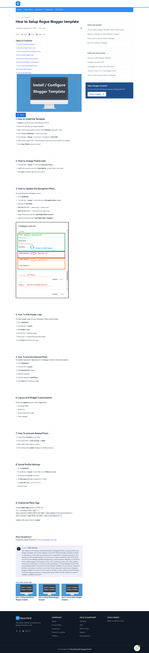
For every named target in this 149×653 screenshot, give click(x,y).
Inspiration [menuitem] (49, 9)
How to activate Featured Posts (28, 58)
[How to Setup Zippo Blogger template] (72, 590)
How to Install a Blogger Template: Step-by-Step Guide (105, 30)
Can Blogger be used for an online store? (100, 66)
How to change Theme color (27, 48)
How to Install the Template (26, 44)
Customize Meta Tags (24, 73)
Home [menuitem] (19, 9)
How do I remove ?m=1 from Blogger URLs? (101, 71)
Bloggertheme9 (86, 649)
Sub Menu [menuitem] (38, 9)
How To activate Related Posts (27, 66)
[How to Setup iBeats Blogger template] (49, 590)
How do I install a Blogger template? (99, 58)
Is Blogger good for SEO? (95, 62)
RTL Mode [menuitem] (59, 9)
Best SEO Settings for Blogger (97, 43)
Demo (22, 115)
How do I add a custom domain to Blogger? (101, 75)
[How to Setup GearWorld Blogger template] (26, 590)
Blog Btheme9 (75, 649)
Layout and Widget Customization (28, 62)
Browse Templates (95, 94)
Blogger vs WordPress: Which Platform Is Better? (103, 34)
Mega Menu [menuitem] (28, 9)
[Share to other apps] (44, 34)
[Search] (132, 3)
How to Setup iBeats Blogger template (49, 598)
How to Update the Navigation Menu (29, 51)
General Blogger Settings (47, 540)
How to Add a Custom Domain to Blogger (101, 38)
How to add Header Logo (26, 55)
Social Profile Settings (25, 69)
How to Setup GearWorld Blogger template (25, 598)
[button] (128, 3)
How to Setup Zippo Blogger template (72, 598)
